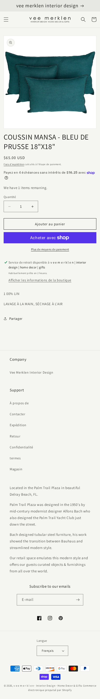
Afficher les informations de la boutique (39, 280)
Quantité (10, 197)
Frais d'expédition (14, 164)
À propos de (19, 403)
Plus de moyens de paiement (50, 249)
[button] (6, 19)
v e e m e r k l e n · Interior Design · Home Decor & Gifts (48, 685)
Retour (15, 436)
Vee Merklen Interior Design (31, 372)
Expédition (18, 425)
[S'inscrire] (77, 599)
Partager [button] (16, 318)
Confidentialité (21, 447)
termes (15, 458)
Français (47, 651)
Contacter (17, 414)
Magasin (16, 469)
